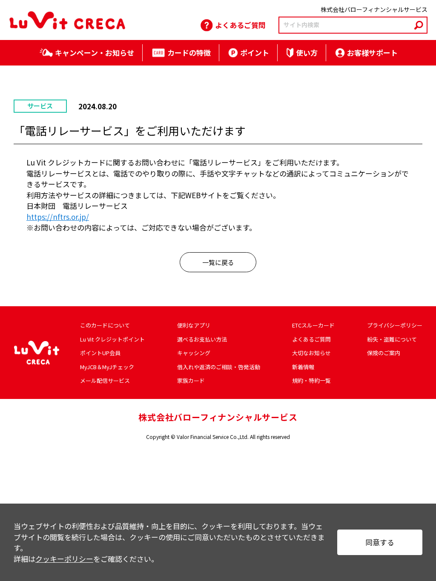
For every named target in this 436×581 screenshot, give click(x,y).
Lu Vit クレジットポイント (112, 339)
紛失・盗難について (392, 339)
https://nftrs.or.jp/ (57, 216)
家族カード (191, 380)
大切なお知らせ (311, 353)
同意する (379, 542)
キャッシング (193, 353)
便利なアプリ (193, 325)
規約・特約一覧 (311, 380)
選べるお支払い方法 (202, 339)
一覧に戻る (218, 262)
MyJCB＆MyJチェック (107, 367)
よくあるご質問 (311, 339)
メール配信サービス (105, 380)
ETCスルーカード (313, 325)
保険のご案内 (383, 353)
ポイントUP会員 (100, 353)
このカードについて (105, 325)
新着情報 (303, 367)
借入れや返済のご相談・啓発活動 (218, 367)
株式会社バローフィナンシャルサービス (217, 417)
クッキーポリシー (64, 558)
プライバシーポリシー (394, 325)
